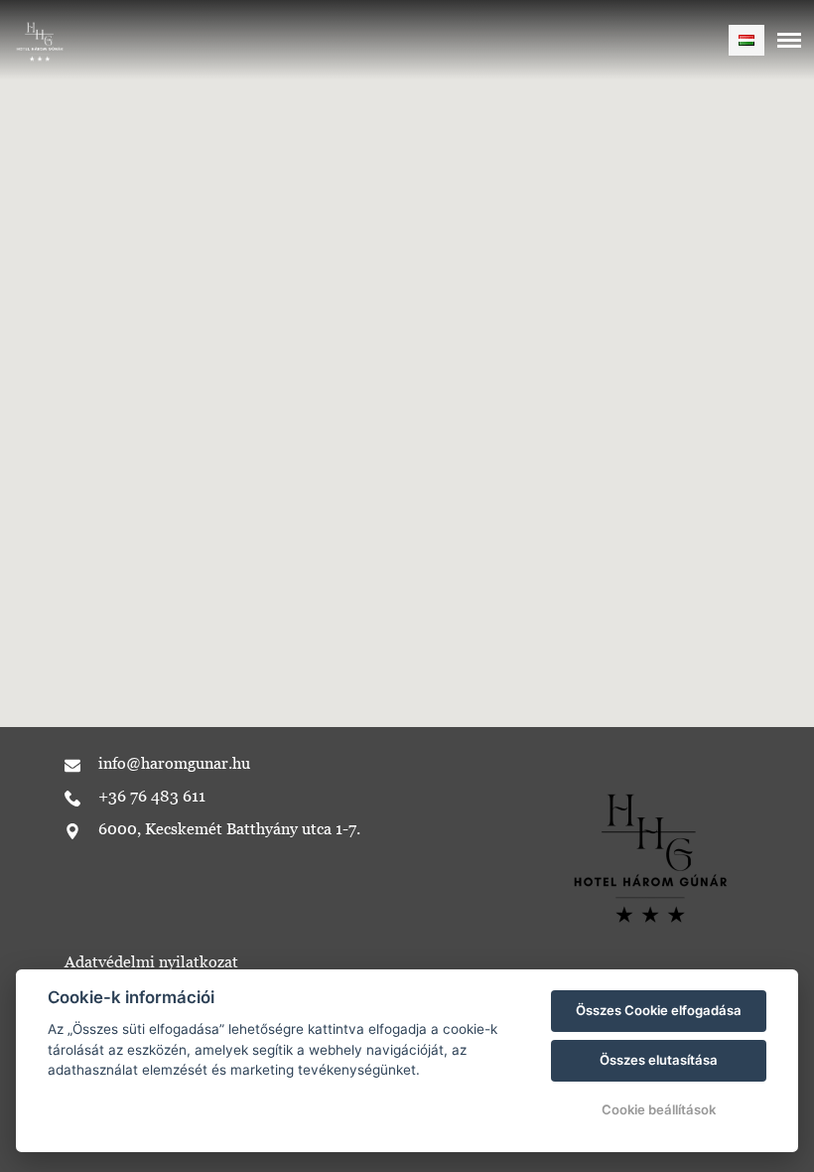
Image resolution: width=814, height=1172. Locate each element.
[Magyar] (746, 40)
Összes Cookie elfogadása (659, 1010)
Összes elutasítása (659, 1060)
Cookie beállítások (659, 1109)
